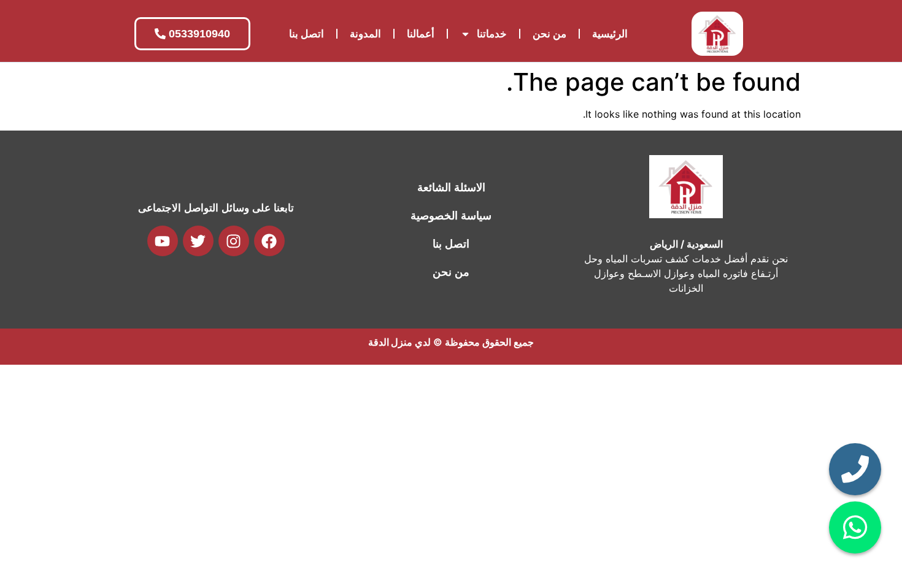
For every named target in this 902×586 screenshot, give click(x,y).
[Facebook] (269, 241)
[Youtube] (162, 241)
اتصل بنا (306, 34)
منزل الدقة (390, 342)
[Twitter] (198, 241)
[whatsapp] (855, 527)
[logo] (717, 34)
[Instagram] (233, 241)
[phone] (855, 469)
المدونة (365, 34)
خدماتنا (492, 34)
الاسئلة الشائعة (451, 187)
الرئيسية (610, 34)
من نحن (549, 34)
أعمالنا (420, 34)
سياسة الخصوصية (451, 216)
